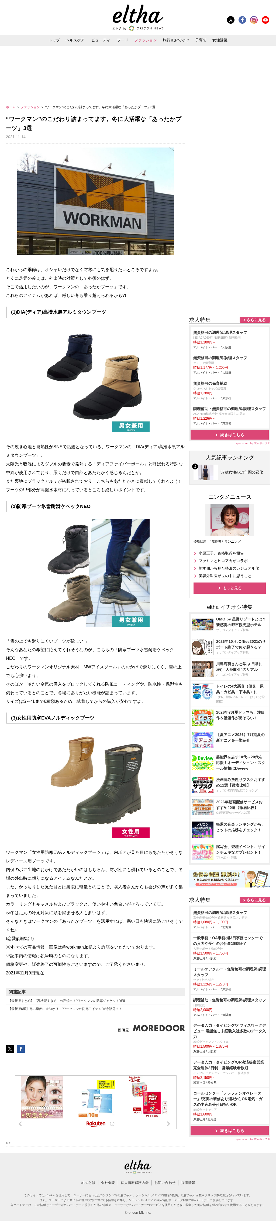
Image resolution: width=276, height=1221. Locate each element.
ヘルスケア (75, 40)
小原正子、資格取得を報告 (221, 553)
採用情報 (188, 1183)
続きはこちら (232, 434)
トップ (54, 40)
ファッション (145, 40)
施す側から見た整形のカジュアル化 (229, 568)
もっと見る (232, 588)
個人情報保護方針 (135, 1183)
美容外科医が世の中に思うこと (225, 576)
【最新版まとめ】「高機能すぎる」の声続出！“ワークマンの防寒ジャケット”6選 (66, 1001)
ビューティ (100, 40)
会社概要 (108, 1183)
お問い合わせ (164, 1183)
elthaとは (88, 1183)
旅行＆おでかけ (176, 40)
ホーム (11, 107)
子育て (200, 40)
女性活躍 (219, 40)
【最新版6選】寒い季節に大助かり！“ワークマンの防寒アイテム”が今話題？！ (65, 1009)
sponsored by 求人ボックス (253, 443)
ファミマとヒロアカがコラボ (223, 561)
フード (122, 40)
